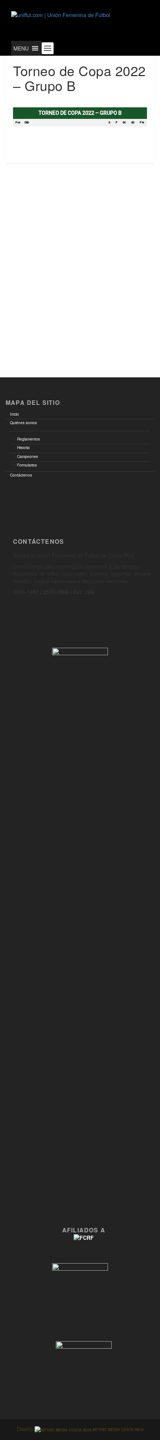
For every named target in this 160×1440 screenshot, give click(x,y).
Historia (23, 447)
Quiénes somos (23, 422)
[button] (21, 48)
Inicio (14, 414)
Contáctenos (21, 475)
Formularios (27, 465)
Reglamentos (28, 439)
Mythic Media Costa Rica (118, 1429)
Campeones (27, 456)
